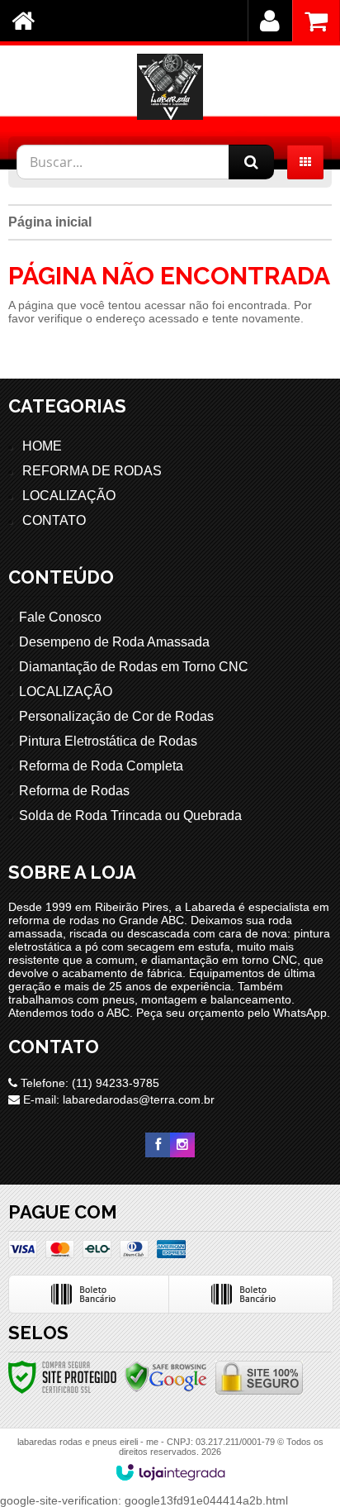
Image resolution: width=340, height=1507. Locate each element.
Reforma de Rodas (74, 791)
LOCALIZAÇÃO (69, 496)
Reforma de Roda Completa (101, 766)
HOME (42, 446)
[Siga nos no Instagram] (182, 1145)
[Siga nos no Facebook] (157, 1145)
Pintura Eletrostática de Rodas (108, 741)
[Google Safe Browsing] (166, 1376)
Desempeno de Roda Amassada (114, 642)
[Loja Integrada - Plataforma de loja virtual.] (170, 1472)
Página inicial (50, 222)
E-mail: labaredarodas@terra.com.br (117, 1099)
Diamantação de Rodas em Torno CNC (133, 667)
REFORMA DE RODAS (92, 471)
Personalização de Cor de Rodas (116, 716)
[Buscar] (251, 162)
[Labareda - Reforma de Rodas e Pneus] (170, 87)
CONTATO (54, 520)
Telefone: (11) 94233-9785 (88, 1083)
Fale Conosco (60, 617)
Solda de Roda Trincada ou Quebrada (130, 815)
